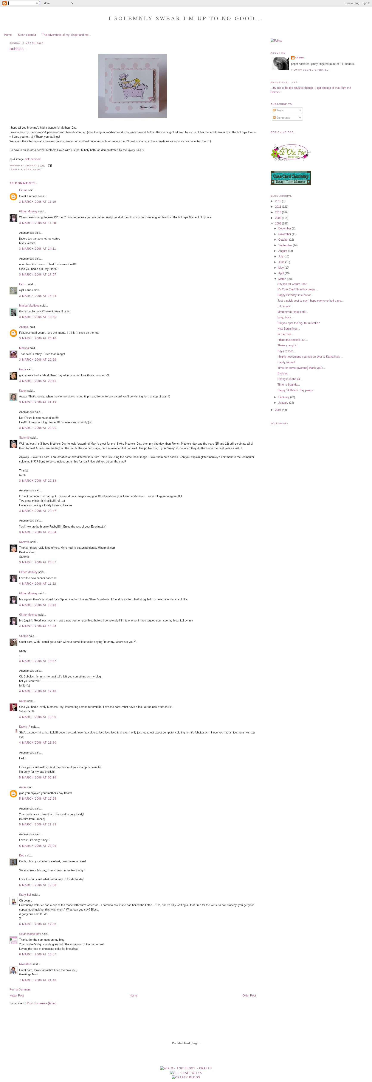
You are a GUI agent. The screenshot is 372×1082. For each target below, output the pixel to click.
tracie (22, 369)
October (283, 239)
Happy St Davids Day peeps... (296, 390)
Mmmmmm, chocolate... (292, 311)
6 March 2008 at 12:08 (37, 885)
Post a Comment (20, 989)
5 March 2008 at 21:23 (37, 824)
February (284, 397)
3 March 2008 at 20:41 (37, 381)
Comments (283, 117)
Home (8, 34)
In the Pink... (285, 334)
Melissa (24, 348)
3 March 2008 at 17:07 (37, 274)
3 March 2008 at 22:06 (37, 428)
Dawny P (24, 726)
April (281, 273)
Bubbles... (283, 373)
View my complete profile (310, 70)
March (282, 278)
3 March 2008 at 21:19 (37, 402)
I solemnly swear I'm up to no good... (186, 18)
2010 (278, 212)
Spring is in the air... (289, 379)
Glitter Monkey (28, 211)
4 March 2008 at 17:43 (37, 691)
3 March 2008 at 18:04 (37, 295)
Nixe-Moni (25, 964)
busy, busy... (285, 317)
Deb (21, 855)
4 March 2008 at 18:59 (37, 717)
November (285, 234)
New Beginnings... (288, 328)
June (281, 262)
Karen (22, 390)
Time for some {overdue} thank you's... (301, 367)
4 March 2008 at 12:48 (37, 605)
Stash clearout (27, 34)
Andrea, (24, 326)
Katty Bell (25, 894)
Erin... (23, 284)
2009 (278, 218)
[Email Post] (49, 165)
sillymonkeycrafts (30, 934)
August (283, 250)
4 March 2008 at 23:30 (37, 742)
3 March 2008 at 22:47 (37, 510)
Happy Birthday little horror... (295, 295)
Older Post (249, 995)
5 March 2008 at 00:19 (37, 777)
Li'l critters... (285, 306)
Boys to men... (286, 351)
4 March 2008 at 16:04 (37, 626)
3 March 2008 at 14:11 (37, 248)
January (283, 402)
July (281, 256)
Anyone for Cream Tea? (292, 283)
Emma (23, 190)
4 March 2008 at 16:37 (37, 661)
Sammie (24, 437)
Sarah (22, 700)
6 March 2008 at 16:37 (37, 954)
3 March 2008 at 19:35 (37, 317)
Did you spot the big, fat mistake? (298, 323)
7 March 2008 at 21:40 (37, 980)
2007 (278, 409)
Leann (299, 57)
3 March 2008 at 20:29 (37, 359)
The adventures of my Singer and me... (66, 34)
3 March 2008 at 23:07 (37, 562)
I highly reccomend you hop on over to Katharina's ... (310, 356)
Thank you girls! (287, 345)
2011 (278, 206)
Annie (22, 787)
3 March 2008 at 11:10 (37, 201)
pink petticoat (33, 159)
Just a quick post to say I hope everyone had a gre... (310, 300)
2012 (278, 201)
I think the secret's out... (292, 339)
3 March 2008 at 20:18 (37, 338)
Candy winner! (286, 362)
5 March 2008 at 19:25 (37, 798)
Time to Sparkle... (288, 384)
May (281, 267)
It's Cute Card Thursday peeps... (297, 289)
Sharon (23, 636)
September (285, 245)
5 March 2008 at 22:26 (37, 845)
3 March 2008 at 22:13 (37, 480)
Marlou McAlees (29, 305)
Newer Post (16, 995)
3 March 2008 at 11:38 (37, 223)
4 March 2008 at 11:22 (37, 583)
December (285, 228)
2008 (278, 223)
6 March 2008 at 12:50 (37, 924)
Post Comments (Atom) (41, 1003)
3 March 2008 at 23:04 (37, 532)
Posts (280, 110)
